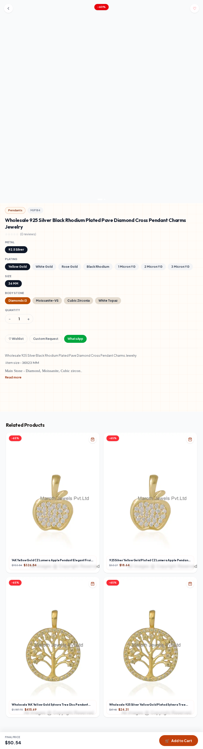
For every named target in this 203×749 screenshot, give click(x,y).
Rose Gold (70, 266)
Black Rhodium (98, 266)
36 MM (13, 283)
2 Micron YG (153, 266)
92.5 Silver (16, 249)
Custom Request (45, 339)
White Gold (44, 266)
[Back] (8, 8)
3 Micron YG (180, 266)
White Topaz (108, 300)
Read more (13, 377)
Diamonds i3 (17, 300)
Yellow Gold (17, 266)
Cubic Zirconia (78, 300)
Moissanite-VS (47, 300)
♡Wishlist (16, 339)
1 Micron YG (126, 266)
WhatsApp (75, 339)
